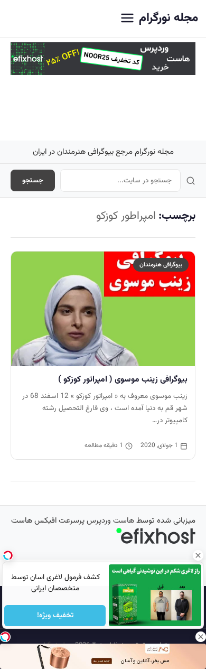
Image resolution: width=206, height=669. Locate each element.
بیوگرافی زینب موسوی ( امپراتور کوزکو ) (123, 379)
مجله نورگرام (168, 18)
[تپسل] (5, 636)
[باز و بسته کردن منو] (127, 18)
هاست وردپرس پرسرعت (96, 521)
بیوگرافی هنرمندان (160, 265)
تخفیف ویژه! (54, 615)
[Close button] (198, 555)
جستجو (32, 180)
